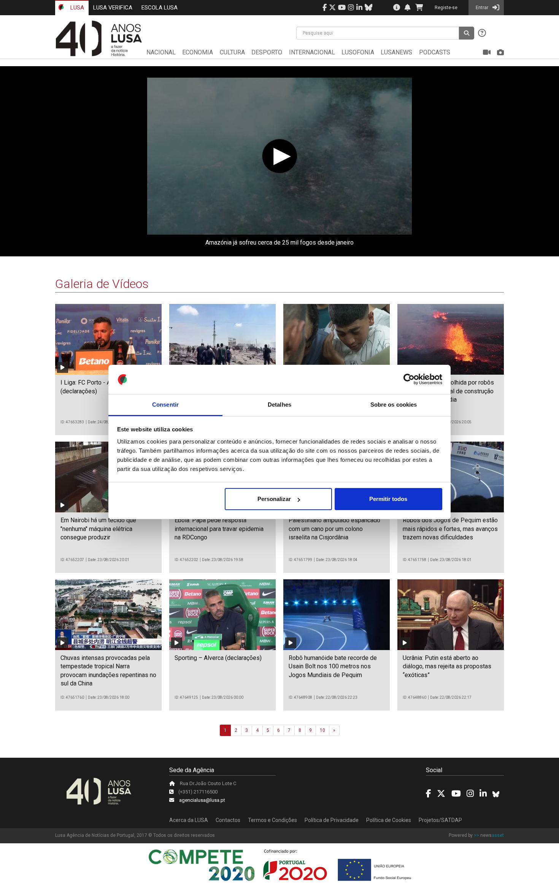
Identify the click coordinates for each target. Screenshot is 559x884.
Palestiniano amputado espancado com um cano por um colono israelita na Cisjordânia (334, 529)
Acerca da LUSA (188, 820)
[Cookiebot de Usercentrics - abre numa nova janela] (409, 379)
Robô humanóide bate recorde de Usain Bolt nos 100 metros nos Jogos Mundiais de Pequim (333, 666)
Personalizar (274, 499)
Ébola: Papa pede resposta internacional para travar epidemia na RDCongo (219, 529)
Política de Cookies (388, 820)
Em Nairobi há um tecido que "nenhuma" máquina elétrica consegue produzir (98, 529)
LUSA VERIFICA (112, 7)
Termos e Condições (272, 820)
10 (322, 730)
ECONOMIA (197, 52)
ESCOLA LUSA (159, 7)
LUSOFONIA (357, 52)
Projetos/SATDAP (440, 820)
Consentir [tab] (165, 404)
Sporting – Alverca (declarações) (218, 657)
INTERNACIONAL (312, 52)
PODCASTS (434, 52)
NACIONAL (161, 52)
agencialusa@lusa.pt (202, 800)
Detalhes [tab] (279, 404)
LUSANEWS (396, 52)
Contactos (228, 820)
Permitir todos (388, 499)
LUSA (76, 7)
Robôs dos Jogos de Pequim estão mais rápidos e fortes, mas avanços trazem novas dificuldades (450, 529)
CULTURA (232, 52)
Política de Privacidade (332, 820)
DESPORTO (266, 52)
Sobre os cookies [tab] (393, 404)
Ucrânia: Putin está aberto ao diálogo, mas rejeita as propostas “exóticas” (447, 666)
